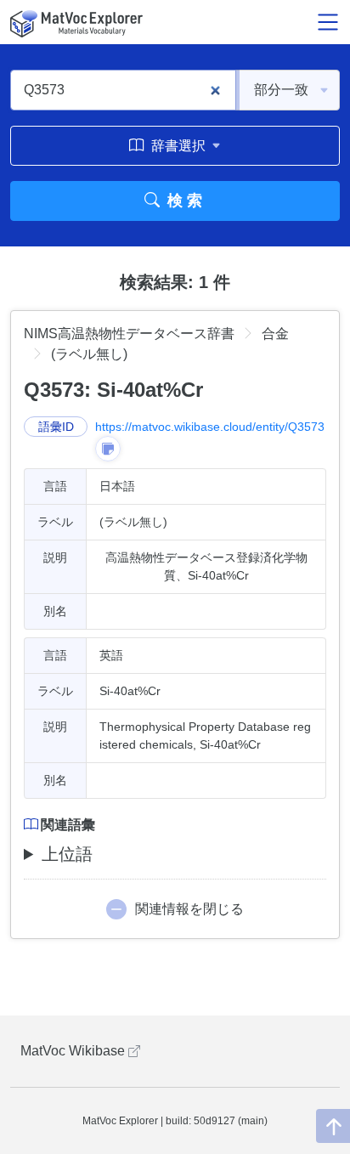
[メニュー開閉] (328, 22)
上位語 (67, 854)
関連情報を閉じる (189, 909)
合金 (275, 333)
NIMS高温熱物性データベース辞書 (129, 333)
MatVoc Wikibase (74, 1051)
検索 (183, 200)
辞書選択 (178, 146)
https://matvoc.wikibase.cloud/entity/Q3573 (210, 426)
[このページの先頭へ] (333, 1126)
